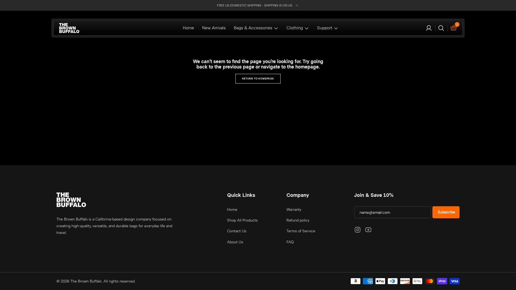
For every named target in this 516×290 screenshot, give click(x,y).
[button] (428, 28)
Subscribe (446, 212)
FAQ (290, 242)
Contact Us (236, 231)
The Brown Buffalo (86, 281)
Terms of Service (300, 231)
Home (232, 209)
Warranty (293, 209)
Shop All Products (242, 220)
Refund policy (297, 220)
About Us (235, 242)
